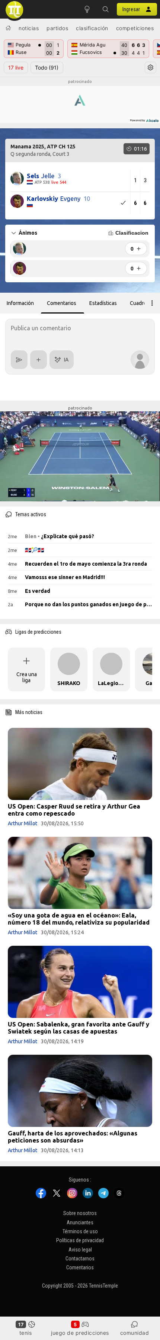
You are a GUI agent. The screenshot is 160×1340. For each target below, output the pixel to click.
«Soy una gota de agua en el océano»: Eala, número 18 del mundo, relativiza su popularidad (79, 919)
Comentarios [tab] (61, 303)
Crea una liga (26, 677)
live (15, 67)
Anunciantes (80, 1222)
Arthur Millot (22, 823)
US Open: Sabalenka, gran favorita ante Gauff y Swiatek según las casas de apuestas (78, 1028)
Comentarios (80, 1268)
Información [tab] (20, 303)
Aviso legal (80, 1250)
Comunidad (134, 1333)
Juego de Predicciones (80, 1333)
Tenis (25, 1333)
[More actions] (152, 303)
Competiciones (135, 28)
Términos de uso (80, 1231)
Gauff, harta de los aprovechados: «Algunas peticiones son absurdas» (72, 1136)
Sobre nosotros (80, 1213)
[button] (105, 9)
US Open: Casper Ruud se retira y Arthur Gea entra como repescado (74, 810)
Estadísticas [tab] (103, 303)
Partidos (57, 28)
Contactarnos (80, 1259)
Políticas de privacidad (80, 1240)
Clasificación (92, 28)
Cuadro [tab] (138, 303)
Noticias (29, 28)
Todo (46, 67)
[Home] (8, 28)
